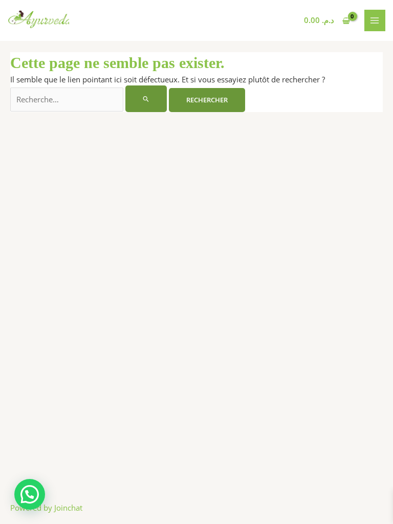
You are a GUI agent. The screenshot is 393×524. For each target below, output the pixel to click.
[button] (29, 494)
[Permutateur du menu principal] (375, 20)
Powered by (46, 508)
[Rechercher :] (89, 99)
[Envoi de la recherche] (146, 98)
